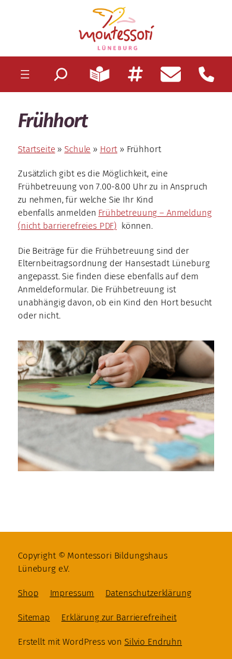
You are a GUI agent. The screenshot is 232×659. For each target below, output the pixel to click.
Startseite (36, 149)
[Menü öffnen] (25, 74)
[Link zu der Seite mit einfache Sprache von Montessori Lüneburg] (99, 74)
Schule (77, 149)
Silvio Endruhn (153, 641)
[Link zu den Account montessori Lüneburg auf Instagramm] (135, 74)
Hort (108, 149)
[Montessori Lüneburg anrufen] (206, 74)
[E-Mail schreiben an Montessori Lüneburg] (171, 74)
